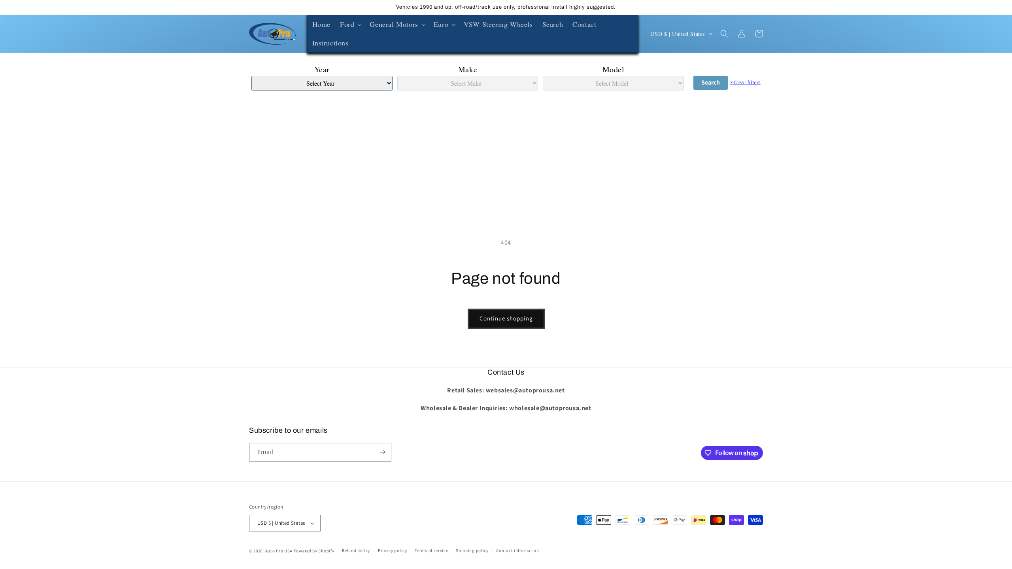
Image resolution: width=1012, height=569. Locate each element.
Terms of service (431, 550)
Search (710, 82)
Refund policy (356, 550)
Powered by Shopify (314, 551)
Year (322, 69)
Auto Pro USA (279, 551)
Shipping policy (472, 550)
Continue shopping (506, 318)
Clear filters (745, 82)
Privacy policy (392, 550)
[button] (350, 24)
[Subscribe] (382, 452)
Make (467, 69)
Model (613, 69)
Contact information (517, 550)
